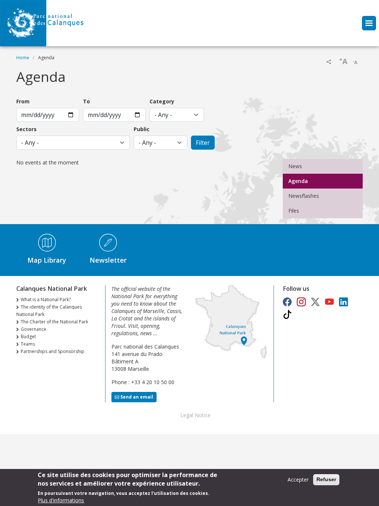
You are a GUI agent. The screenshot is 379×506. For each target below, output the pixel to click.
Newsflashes (303, 195)
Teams (28, 344)
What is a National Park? (46, 299)
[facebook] (287, 302)
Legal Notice (195, 415)
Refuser (326, 479)
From (23, 101)
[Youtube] (329, 302)
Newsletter (108, 260)
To (86, 101)
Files (293, 210)
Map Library (46, 260)
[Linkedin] (343, 302)
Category (162, 101)
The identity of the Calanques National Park (49, 310)
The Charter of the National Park (54, 322)
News (295, 166)
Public (142, 129)
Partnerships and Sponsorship (52, 351)
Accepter (298, 479)
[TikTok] (287, 314)
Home (22, 57)
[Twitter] (315, 302)
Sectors (26, 129)
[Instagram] (301, 302)
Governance (33, 329)
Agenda (298, 180)
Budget (28, 336)
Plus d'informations (61, 500)
